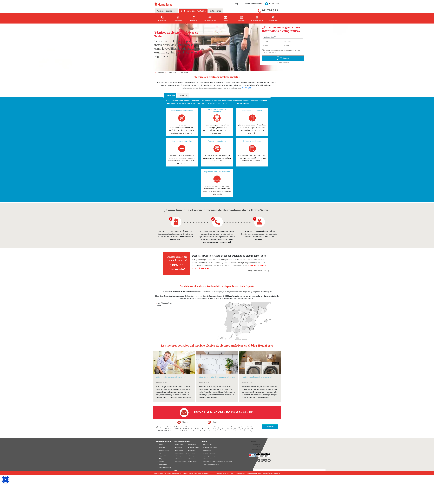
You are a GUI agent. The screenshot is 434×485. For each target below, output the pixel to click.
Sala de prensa (207, 450)
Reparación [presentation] (170, 95)
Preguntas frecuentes (209, 453)
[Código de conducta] (202, 464)
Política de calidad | (263, 473)
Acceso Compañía (258, 449)
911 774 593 (270, 10)
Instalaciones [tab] (215, 11)
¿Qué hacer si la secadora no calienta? (257, 377)
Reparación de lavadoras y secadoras (217, 110)
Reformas (192, 458)
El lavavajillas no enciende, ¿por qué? (171, 377)
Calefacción (179, 447)
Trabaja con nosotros (208, 458)
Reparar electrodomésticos (182, 111)
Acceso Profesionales (259, 446)
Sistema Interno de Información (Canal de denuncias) (217, 461)
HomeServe (161, 72)
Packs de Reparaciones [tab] (166, 11)
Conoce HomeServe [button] (252, 3)
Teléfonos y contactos (209, 456)
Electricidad (161, 447)
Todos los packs (162, 464)
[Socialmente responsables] (202, 447)
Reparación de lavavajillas (181, 141)
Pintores (191, 456)
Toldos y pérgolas (194, 447)
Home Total (161, 461)
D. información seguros (164, 467)
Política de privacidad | (229, 473)
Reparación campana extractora (217, 172)
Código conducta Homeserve (211, 464)
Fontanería (161, 444)
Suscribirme (270, 427)
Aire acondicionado (163, 456)
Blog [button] (236, 3)
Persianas (179, 458)
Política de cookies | (240, 473)
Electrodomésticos (173, 72)
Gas (159, 453)
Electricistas (179, 444)
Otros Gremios (193, 461)
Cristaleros (192, 453)
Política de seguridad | (252, 473)
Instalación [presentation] (183, 95)
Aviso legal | (219, 473)
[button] (5, 479)
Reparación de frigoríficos (252, 111)
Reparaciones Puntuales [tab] (195, 11)
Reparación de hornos (252, 141)
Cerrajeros (192, 450)
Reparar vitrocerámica (217, 141)
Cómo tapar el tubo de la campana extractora (217, 377)
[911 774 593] (259, 10)
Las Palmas (184, 72)
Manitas (178, 456)
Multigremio (161, 458)
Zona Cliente (256, 444)
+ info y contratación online (257, 271)
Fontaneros (179, 450)
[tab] (170, 95)
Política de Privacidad (270, 52)
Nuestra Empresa (207, 444)
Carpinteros (192, 444)
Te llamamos (284, 58)
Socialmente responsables (210, 447)
